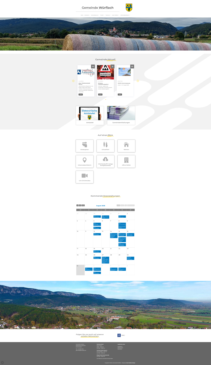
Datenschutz (120, 347)
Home (82, 15)
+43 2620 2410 (80, 349)
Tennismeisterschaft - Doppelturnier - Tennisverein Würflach (122, 240)
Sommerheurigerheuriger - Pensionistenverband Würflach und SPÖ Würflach (123, 226)
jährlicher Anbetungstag (129, 259)
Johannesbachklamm (124, 15)
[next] (80, 205)
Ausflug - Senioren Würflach (105, 217)
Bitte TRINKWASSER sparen (84, 84)
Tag (125, 205)
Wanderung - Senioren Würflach (97, 225)
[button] (138, 81)
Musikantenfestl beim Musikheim (130, 235)
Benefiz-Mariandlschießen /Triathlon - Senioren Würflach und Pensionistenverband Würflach (105, 260)
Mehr (80, 94)
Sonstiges (120, 81)
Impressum (120, 346)
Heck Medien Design (130, 362)
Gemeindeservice (94, 15)
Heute (83, 205)
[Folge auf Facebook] (119, 335)
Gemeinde (86, 15)
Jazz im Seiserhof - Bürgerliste (122, 270)
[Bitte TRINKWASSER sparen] (85, 72)
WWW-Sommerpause (124, 83)
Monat (118, 205)
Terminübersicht (131, 205)
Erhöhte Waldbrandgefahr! (103, 84)
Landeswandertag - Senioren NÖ (113, 270)
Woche (122, 205)
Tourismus (108, 15)
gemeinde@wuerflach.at (81, 350)
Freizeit (101, 15)
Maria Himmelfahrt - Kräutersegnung (122, 235)
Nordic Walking (96, 228)
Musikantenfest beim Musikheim (121, 245)
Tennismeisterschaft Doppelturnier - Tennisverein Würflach (113, 236)
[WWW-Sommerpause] (125, 72)
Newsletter (120, 349)
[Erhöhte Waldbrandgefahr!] (105, 72)
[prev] (77, 205)
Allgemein (81, 81)
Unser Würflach (115, 15)
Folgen (123, 335)
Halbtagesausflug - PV (97, 270)
